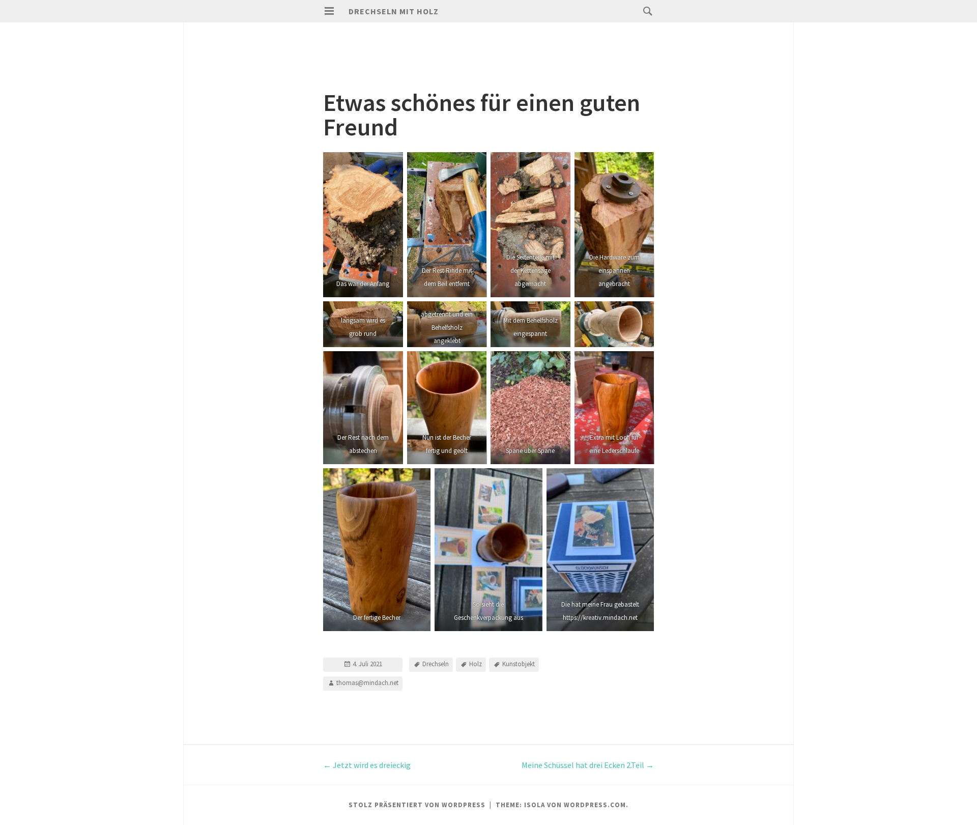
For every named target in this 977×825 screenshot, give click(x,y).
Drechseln (435, 664)
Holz (475, 664)
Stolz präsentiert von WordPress (417, 805)
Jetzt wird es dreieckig (367, 765)
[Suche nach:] (645, 11)
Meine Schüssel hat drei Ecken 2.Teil (588, 765)
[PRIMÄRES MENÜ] (329, 11)
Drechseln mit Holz (394, 11)
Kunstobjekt (518, 664)
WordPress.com (595, 805)
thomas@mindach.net (367, 682)
